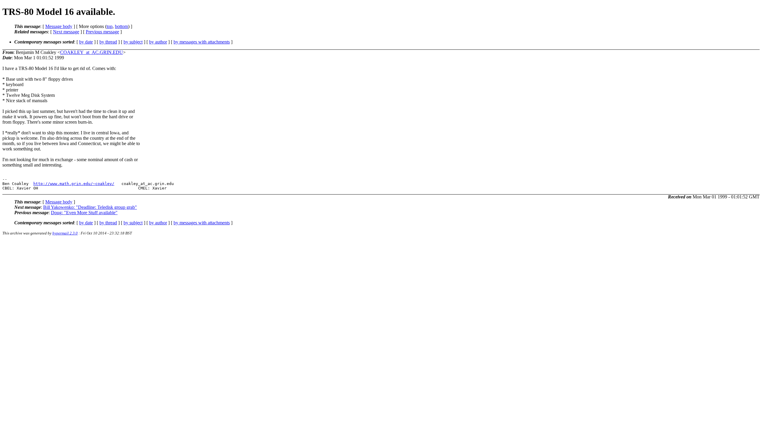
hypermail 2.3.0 (65, 233)
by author (158, 41)
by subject (133, 41)
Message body (58, 26)
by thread (108, 41)
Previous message (102, 31)
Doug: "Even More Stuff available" (84, 212)
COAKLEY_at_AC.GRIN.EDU (91, 52)
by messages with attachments (202, 41)
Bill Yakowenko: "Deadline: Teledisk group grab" (90, 207)
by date (86, 41)
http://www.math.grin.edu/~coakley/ (73, 183)
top (110, 26)
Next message (66, 31)
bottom (121, 26)
